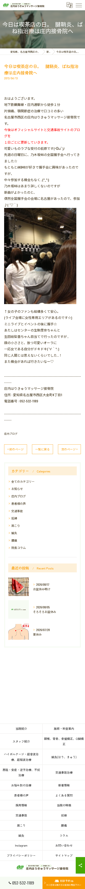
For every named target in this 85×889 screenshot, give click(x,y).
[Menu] (78, 5)
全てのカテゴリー (22, 481)
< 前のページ (15, 449)
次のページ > (69, 449)
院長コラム (18, 547)
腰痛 (14, 540)
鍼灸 (14, 533)
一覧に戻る (42, 449)
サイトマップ (64, 855)
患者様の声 (18, 503)
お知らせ (17, 488)
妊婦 (14, 518)
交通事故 (17, 511)
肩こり (15, 525)
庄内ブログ (11, 434)
